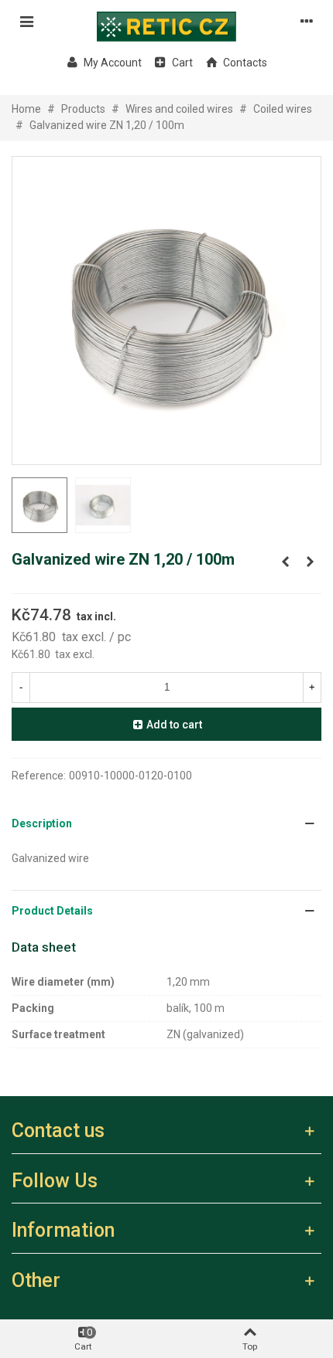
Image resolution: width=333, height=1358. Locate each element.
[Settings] (306, 21)
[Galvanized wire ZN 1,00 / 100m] (285, 561)
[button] (166, 823)
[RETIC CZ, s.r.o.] (166, 21)
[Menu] (26, 21)
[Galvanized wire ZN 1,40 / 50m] (309, 561)
